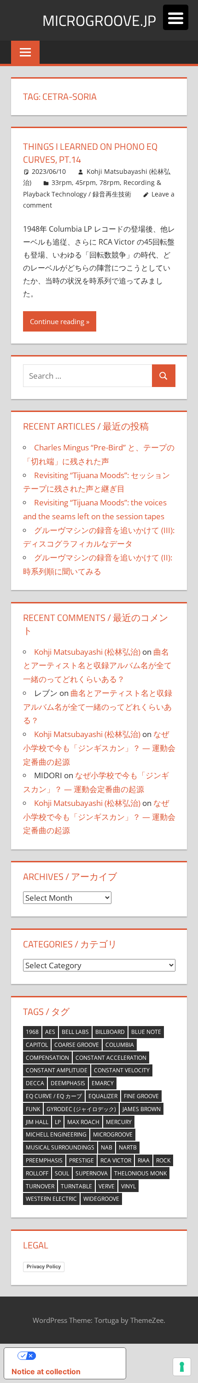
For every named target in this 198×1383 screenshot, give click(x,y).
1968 (32, 1032)
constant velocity (122, 1070)
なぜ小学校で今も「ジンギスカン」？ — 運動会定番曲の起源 (99, 748)
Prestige (81, 1160)
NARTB (128, 1147)
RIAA (144, 1160)
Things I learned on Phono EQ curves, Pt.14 (90, 152)
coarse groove (76, 1045)
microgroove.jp (99, 20)
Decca (35, 1083)
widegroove (101, 1199)
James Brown (141, 1109)
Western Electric (51, 1199)
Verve (107, 1186)
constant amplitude (56, 1070)
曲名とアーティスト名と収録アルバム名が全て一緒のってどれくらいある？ (97, 665)
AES (50, 1032)
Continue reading (57, 321)
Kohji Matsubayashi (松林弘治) (87, 651)
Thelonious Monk (140, 1173)
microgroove (113, 1134)
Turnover (40, 1186)
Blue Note (146, 1032)
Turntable (76, 1186)
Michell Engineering (56, 1134)
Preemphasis (44, 1160)
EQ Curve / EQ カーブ (54, 1096)
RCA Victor (115, 1160)
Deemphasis (68, 1083)
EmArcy (103, 1083)
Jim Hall (37, 1122)
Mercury (119, 1122)
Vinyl (128, 1186)
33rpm (62, 182)
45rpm (86, 182)
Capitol (37, 1045)
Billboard (110, 1032)
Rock (163, 1160)
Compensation (47, 1058)
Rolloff (37, 1173)
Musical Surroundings (60, 1147)
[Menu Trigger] (175, 17)
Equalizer (102, 1096)
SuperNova (92, 1173)
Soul (62, 1173)
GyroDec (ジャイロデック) (81, 1109)
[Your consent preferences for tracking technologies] (182, 1367)
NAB (106, 1147)
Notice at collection (46, 1371)
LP (58, 1122)
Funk (33, 1109)
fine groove (141, 1096)
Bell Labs (75, 1032)
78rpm (109, 182)
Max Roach (83, 1122)
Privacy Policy (44, 1266)
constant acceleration (111, 1058)
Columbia (119, 1045)
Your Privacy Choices (74, 1355)
